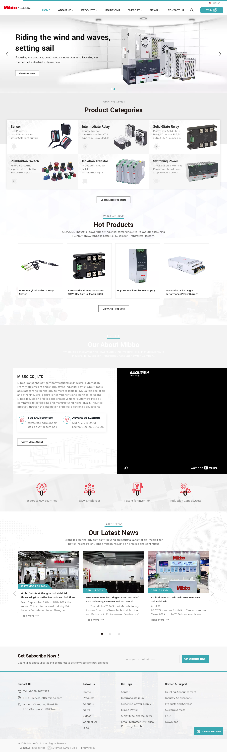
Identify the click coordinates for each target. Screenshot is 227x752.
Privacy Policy (87, 747)
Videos (87, 715)
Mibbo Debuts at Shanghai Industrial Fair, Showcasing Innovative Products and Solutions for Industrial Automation (48, 595)
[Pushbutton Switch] (14, 181)
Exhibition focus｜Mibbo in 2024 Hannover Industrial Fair (175, 599)
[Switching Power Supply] (156, 181)
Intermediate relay (132, 697)
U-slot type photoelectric (137, 715)
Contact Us (176, 10)
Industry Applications (178, 697)
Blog (86, 727)
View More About (32, 442)
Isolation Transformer (97, 161)
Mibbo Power (129, 709)
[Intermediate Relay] (85, 146)
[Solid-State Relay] (156, 146)
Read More (27, 615)
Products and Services (178, 703)
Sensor (16, 127)
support (134, 10)
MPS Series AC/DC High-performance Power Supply (182, 292)
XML (66, 747)
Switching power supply (136, 703)
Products (88, 10)
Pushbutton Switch (25, 161)
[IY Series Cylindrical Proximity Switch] (40, 265)
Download (171, 721)
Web (209, 9)
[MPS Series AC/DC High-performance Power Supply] (186, 265)
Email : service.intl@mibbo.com (42, 697)
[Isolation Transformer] (85, 181)
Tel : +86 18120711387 (36, 691)
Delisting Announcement (180, 691)
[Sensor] (14, 146)
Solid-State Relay (166, 127)
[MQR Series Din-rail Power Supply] (137, 265)
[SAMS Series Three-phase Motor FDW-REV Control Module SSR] (89, 265)
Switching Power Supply (168, 161)
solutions (112, 10)
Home (46, 10)
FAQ (168, 715)
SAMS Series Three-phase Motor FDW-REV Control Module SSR (86, 292)
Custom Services (175, 709)
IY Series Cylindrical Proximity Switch (36, 292)
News (154, 10)
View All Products (114, 308)
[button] (112, 89)
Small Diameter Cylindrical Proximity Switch (138, 724)
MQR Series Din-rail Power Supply (136, 290)
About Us (64, 10)
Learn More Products (113, 199)
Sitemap (57, 747)
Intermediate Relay (96, 127)
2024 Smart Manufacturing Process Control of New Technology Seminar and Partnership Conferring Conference (112, 599)
